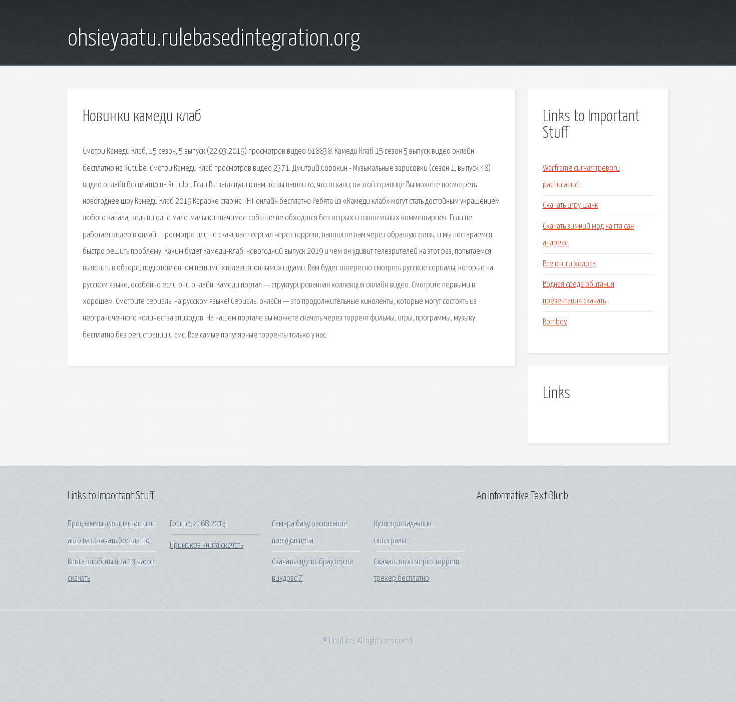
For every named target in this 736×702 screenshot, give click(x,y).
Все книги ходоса (569, 264)
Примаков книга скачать (206, 545)
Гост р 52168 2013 (198, 524)
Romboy (555, 322)
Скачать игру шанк (570, 205)
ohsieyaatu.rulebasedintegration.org (214, 39)
